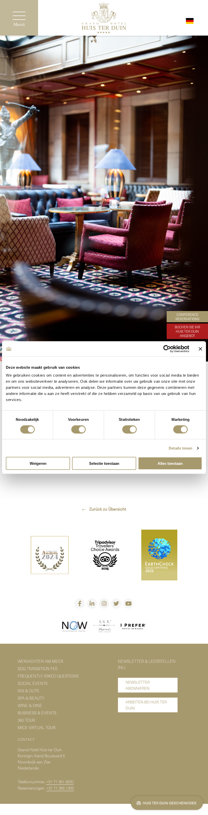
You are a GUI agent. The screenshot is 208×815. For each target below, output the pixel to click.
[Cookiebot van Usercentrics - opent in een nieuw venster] (167, 348)
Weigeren (38, 463)
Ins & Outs (28, 690)
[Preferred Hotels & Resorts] (104, 627)
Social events (32, 683)
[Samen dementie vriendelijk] (75, 627)
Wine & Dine (30, 705)
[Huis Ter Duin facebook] (80, 603)
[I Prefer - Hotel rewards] (133, 627)
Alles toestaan (170, 463)
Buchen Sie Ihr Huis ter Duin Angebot (187, 331)
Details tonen (180, 448)
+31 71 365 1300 (60, 788)
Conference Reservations (187, 316)
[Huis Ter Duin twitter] (116, 603)
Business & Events (37, 713)
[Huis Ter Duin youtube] (128, 603)
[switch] (78, 429)
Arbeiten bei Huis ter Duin (146, 705)
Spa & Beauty (31, 698)
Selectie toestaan (104, 463)
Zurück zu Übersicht (107, 509)
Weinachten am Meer (40, 661)
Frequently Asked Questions (48, 676)
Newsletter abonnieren (138, 685)
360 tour (26, 720)
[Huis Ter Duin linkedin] (92, 603)
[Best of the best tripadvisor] (50, 556)
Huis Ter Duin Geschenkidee (169, 803)
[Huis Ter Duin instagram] (104, 603)
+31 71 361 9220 (60, 781)
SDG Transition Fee (38, 668)
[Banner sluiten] (200, 348)
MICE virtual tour (37, 727)
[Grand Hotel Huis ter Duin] (104, 18)
